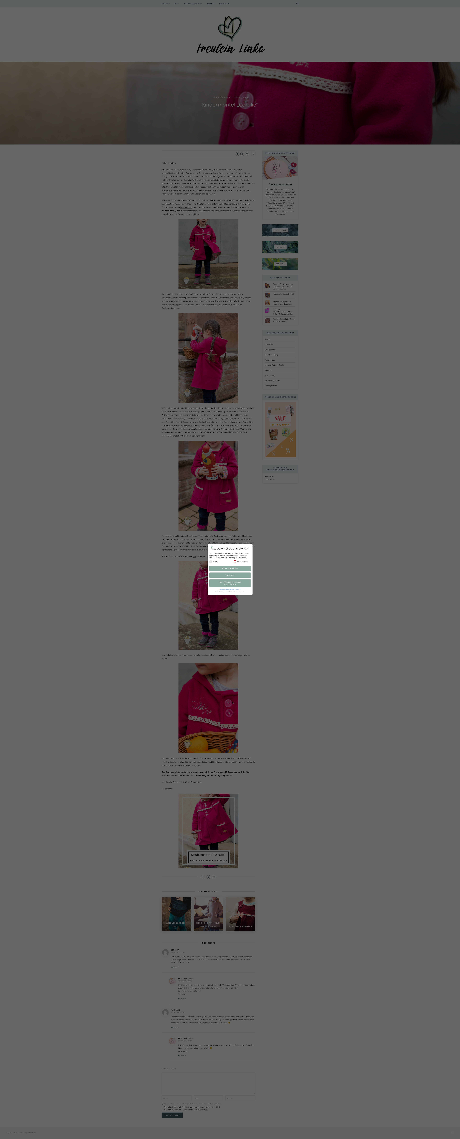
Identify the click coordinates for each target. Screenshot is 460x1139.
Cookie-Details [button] (219, 592)
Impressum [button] (242, 592)
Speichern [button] (230, 575)
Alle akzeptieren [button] (230, 568)
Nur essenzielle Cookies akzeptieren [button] (230, 583)
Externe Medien (243, 561)
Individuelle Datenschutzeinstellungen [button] (230, 589)
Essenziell (216, 561)
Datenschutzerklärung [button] (231, 592)
